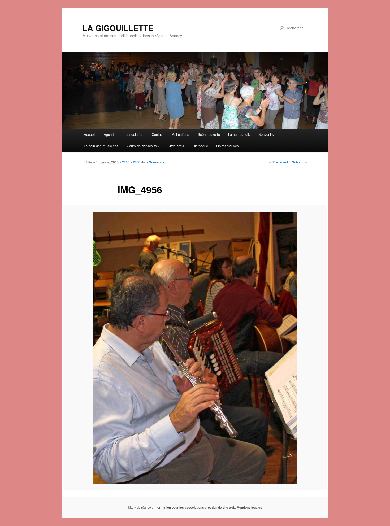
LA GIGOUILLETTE (118, 27)
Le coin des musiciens (101, 145)
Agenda (109, 134)
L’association (133, 134)
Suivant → (299, 162)
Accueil (89, 134)
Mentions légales (249, 507)
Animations (180, 134)
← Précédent (278, 162)
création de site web (220, 507)
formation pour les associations (180, 507)
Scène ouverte (209, 134)
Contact (158, 134)
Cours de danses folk (143, 145)
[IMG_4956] (195, 348)
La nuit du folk (239, 134)
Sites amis (176, 145)
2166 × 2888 (131, 162)
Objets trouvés (227, 145)
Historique (200, 145)
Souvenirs (266, 134)
